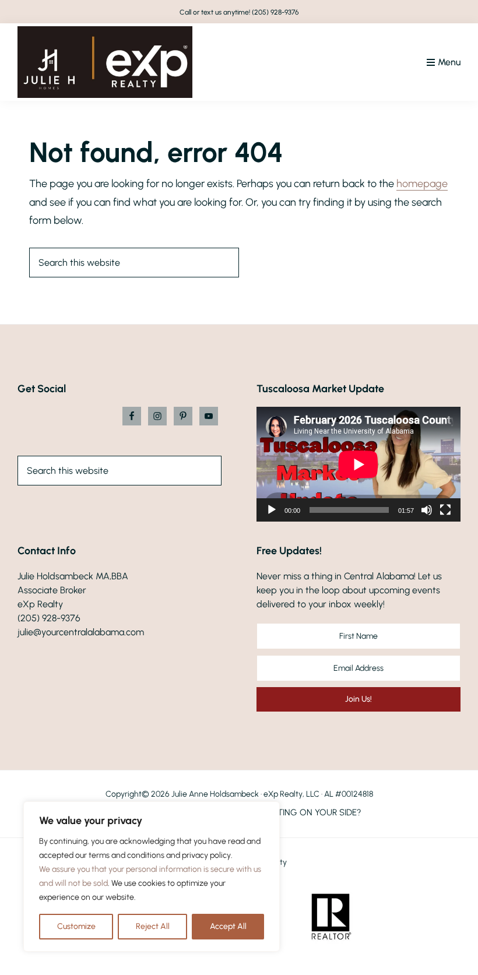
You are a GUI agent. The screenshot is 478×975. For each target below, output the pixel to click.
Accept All (228, 926)
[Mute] (427, 510)
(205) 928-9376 (275, 12)
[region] (151, 876)
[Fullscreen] (445, 510)
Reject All (153, 926)
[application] (358, 464)
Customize (76, 926)
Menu (449, 62)
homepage (422, 183)
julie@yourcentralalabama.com (80, 632)
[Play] (271, 510)
